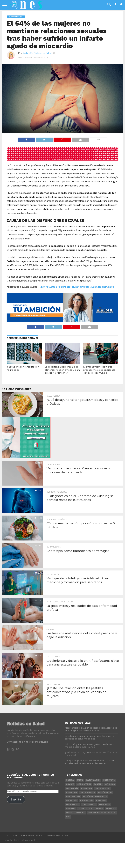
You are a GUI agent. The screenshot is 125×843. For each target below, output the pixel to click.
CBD (68, 817)
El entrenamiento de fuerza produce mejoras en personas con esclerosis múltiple (99, 370)
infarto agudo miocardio (55, 287)
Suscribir (16, 799)
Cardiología (86, 800)
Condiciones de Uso (57, 836)
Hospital (70, 809)
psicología (86, 788)
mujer (93, 287)
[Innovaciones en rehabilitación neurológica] (24, 362)
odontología (85, 809)
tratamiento (89, 805)
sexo (111, 287)
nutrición (110, 784)
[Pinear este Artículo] (62, 138)
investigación (80, 287)
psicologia (71, 792)
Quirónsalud (105, 792)
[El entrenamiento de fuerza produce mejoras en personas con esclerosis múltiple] (100, 362)
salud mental (102, 788)
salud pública (87, 792)
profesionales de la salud (102, 813)
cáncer (98, 784)
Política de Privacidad (32, 836)
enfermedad (72, 805)
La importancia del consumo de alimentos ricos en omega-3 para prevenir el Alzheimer (62, 370)
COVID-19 (70, 784)
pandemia (101, 800)
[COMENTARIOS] (98, 138)
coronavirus (84, 784)
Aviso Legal (11, 836)
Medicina (80, 813)
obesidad (111, 809)
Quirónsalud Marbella (95, 796)
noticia (102, 287)
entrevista (109, 780)
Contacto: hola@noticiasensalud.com (27, 741)
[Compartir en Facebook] (26, 138)
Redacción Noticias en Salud (37, 53)
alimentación (73, 796)
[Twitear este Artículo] (44, 138)
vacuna (99, 809)
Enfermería (72, 788)
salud (80, 780)
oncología (71, 800)
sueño (69, 813)
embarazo (104, 805)
